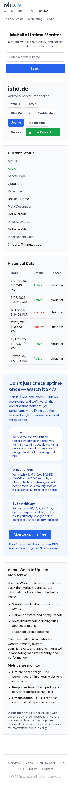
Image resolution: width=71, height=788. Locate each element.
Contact (47, 769)
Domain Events (13, 19)
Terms (32, 769)
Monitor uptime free (30, 534)
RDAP (20, 11)
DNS (31, 11)
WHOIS (8, 11)
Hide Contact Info (45, 132)
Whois (15, 104)
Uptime (43, 11)
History (16, 132)
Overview (13, 763)
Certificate (45, 113)
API (62, 763)
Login (50, 19)
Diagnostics (37, 123)
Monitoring (35, 19)
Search (35, 68)
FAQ (21, 769)
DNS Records (20, 113)
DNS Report (46, 763)
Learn (28, 763)
